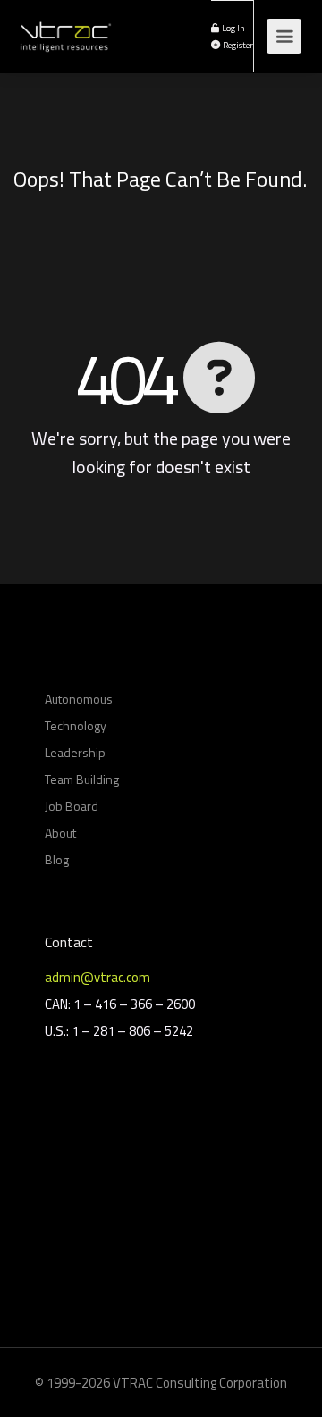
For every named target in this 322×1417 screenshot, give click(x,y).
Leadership (75, 752)
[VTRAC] (65, 27)
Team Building (82, 779)
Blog (57, 859)
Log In (232, 27)
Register (237, 44)
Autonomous (79, 698)
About (60, 832)
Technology (75, 725)
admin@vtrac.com (97, 977)
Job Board (71, 805)
